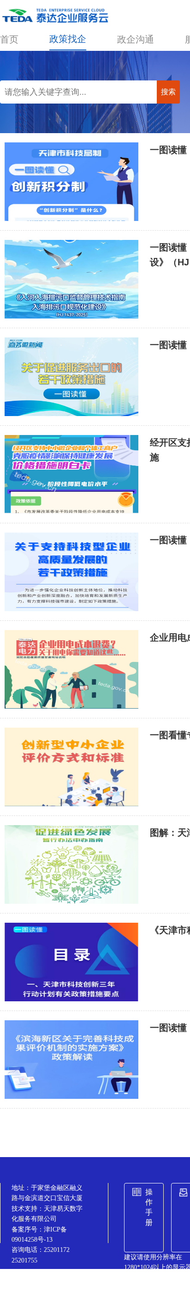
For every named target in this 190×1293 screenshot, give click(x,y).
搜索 (168, 92)
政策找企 (67, 39)
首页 (9, 39)
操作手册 (149, 1207)
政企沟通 (135, 39)
